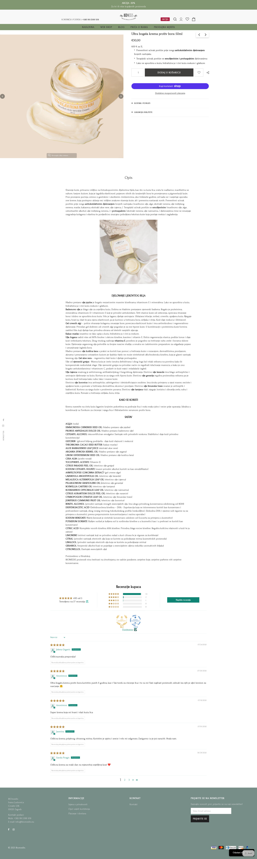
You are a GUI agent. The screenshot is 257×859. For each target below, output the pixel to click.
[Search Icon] (175, 19)
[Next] (121, 96)
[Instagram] (13, 829)
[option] (61, 96)
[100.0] (135, 620)
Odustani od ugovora (242, 852)
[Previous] (2, 96)
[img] (57, 645)
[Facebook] (8, 829)
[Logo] (128, 17)
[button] (114, 594)
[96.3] (121, 620)
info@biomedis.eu (24, 822)
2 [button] (124, 780)
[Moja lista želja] (187, 20)
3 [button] (129, 780)
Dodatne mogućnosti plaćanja (170, 93)
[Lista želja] (199, 72)
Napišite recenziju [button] (183, 600)
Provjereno (127, 629)
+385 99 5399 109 (90, 19)
